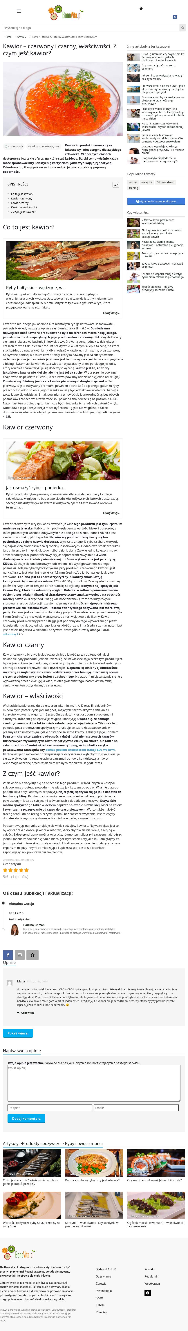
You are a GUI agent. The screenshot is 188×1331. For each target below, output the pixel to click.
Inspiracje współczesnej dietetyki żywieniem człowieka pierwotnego (163, 275)
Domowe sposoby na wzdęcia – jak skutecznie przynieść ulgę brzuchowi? (163, 101)
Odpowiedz (27, 1012)
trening (133, 188)
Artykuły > (12, 1143)
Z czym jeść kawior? (23, 212)
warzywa (146, 182)
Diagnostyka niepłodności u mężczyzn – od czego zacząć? (159, 159)
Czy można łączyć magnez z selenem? (159, 67)
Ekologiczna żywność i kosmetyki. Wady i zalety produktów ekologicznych (162, 233)
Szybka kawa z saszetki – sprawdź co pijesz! (162, 265)
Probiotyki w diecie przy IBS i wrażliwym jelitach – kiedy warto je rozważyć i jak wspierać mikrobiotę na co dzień (163, 113)
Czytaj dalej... (111, 313)
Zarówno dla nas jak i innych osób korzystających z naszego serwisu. (74, 1063)
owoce (133, 182)
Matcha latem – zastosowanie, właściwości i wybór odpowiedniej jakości (162, 127)
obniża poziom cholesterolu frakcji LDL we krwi (80, 750)
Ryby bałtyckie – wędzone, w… (36, 287)
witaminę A (10, 634)
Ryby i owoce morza (84, 1143)
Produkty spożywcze (41, 1143)
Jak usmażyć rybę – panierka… (36, 487)
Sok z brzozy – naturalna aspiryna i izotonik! (163, 255)
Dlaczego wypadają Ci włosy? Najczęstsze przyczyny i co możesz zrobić (163, 150)
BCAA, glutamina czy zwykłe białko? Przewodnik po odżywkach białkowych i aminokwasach (163, 57)
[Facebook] (175, 17)
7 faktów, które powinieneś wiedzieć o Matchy (158, 221)
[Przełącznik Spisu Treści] (114, 185)
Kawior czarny (19, 203)
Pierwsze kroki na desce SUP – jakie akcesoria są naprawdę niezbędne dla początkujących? (163, 89)
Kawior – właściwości (24, 207)
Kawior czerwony (21, 198)
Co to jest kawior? (22, 194)
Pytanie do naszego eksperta (158, 201)
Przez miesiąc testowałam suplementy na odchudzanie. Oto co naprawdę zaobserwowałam (162, 138)
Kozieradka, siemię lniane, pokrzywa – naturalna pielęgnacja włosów (162, 245)
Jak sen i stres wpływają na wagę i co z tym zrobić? (162, 77)
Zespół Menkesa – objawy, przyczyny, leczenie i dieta (158, 288)
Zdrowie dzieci (165, 182)
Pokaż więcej (18, 1033)
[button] (19, 11)
